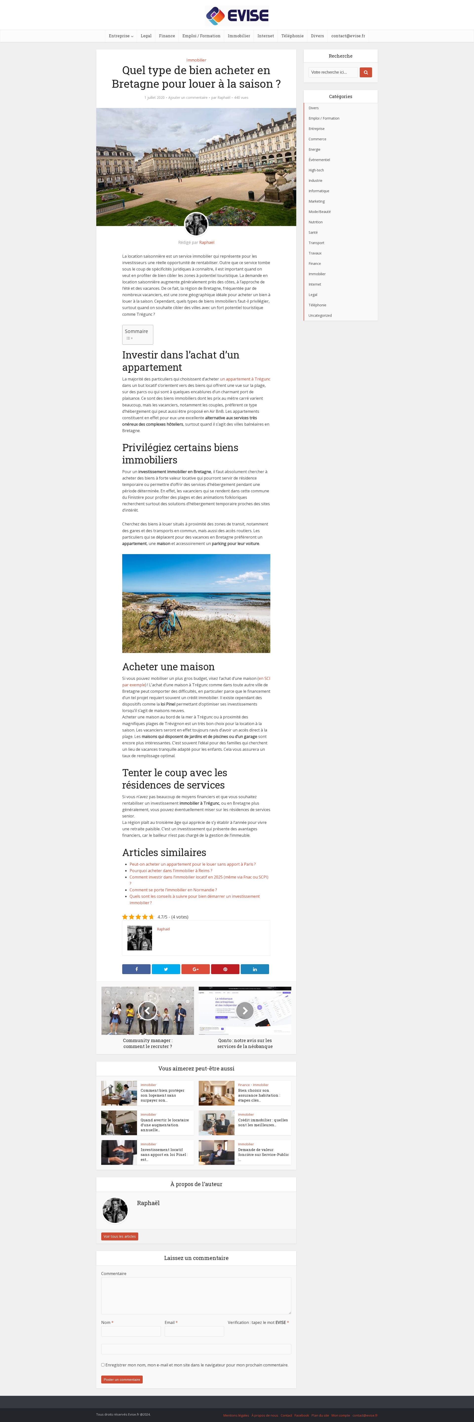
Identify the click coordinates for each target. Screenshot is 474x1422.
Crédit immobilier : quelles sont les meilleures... (263, 1122)
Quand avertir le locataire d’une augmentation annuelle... (165, 1124)
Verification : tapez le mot (258, 1322)
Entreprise (119, 35)
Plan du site (320, 1415)
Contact (286, 1415)
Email (171, 1322)
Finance (167, 35)
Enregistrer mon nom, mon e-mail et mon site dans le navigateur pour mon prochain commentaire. (196, 1365)
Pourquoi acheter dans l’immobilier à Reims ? (171, 870)
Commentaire (113, 1273)
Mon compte (341, 1415)
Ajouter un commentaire (188, 97)
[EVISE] (237, 15)
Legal (146, 35)
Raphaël (223, 97)
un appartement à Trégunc (245, 379)
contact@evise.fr (348, 35)
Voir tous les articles (120, 1236)
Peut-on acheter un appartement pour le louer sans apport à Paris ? (193, 864)
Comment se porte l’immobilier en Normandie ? (173, 890)
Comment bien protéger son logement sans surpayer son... (162, 1095)
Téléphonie (292, 35)
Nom (107, 1322)
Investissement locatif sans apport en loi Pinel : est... (164, 1154)
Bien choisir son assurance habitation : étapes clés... (259, 1095)
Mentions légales (236, 1415)
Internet (265, 35)
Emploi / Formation (201, 35)
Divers (317, 35)
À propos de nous (265, 1415)
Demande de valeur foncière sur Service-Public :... (263, 1154)
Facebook (302, 1415)
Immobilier (239, 35)
